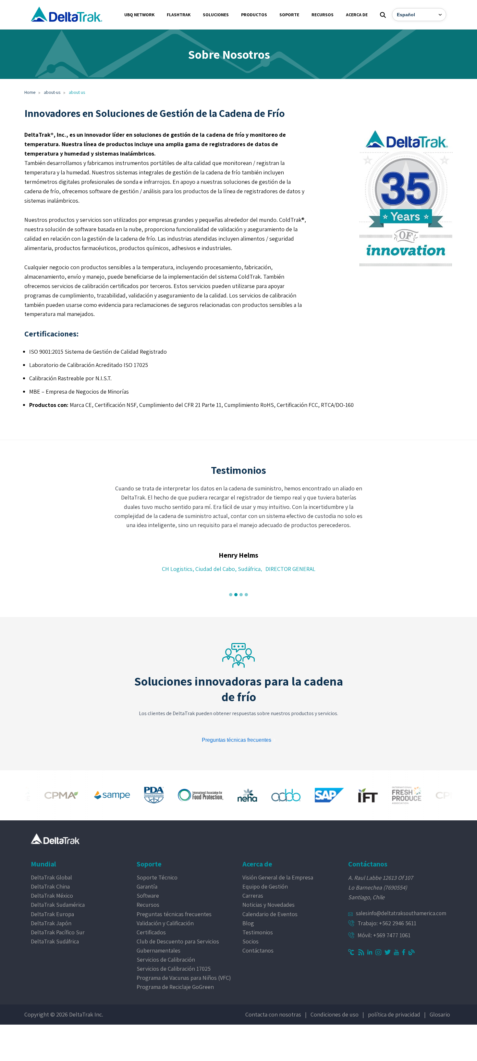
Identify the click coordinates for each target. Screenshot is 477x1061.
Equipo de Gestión (265, 886)
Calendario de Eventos (270, 914)
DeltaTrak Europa (52, 914)
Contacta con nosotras (273, 1014)
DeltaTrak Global (51, 877)
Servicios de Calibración (166, 959)
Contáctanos (258, 950)
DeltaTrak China (50, 886)
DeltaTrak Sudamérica (58, 904)
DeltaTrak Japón (51, 923)
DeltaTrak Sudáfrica (55, 941)
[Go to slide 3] (241, 594)
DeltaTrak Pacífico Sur (58, 932)
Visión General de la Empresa (277, 877)
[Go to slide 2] (236, 594)
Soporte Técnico (157, 877)
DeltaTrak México (52, 895)
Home (29, 92)
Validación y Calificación (165, 923)
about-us (52, 92)
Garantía (147, 886)
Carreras (252, 895)
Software (148, 895)
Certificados (151, 932)
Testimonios (257, 932)
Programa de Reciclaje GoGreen (175, 987)
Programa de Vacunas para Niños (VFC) (184, 977)
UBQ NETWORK (139, 15)
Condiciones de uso (335, 1014)
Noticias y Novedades (268, 904)
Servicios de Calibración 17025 (174, 968)
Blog (248, 923)
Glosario (440, 1014)
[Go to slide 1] (230, 594)
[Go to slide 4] (246, 594)
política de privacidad (394, 1014)
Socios (250, 941)
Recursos (148, 904)
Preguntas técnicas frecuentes (174, 914)
